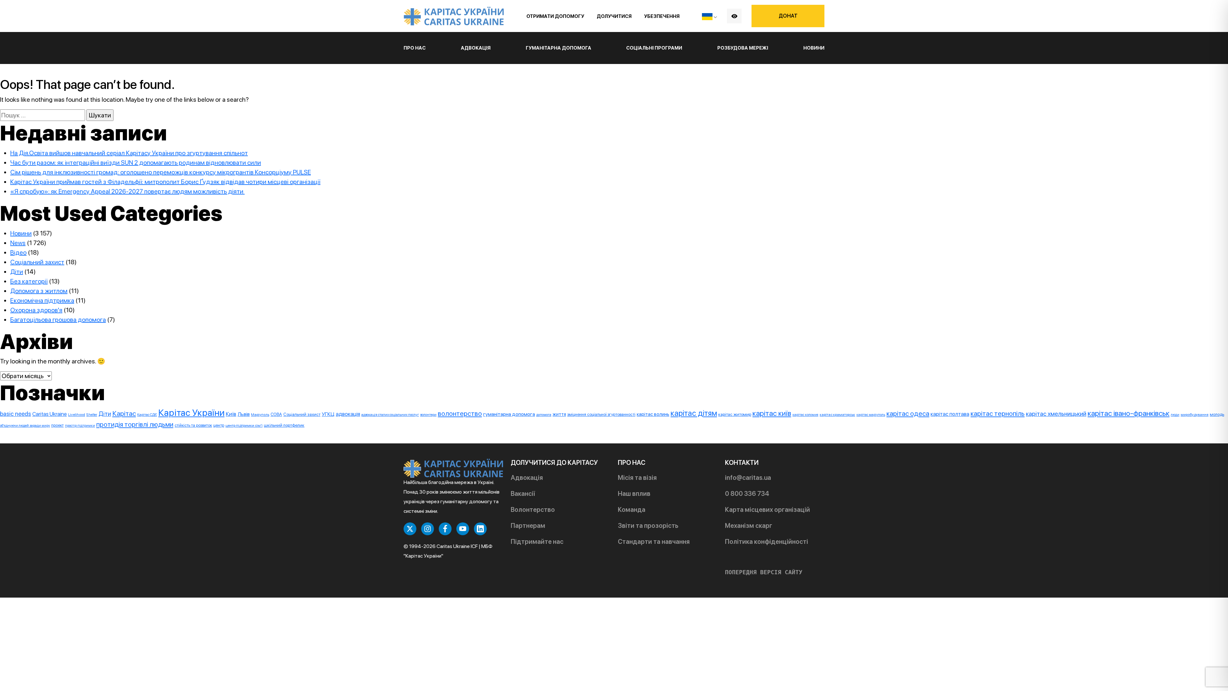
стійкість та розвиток (193, 425)
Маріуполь (260, 414)
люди (1175, 415)
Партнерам (528, 525)
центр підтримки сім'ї (244, 425)
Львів (244, 414)
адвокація (348, 414)
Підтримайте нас (537, 541)
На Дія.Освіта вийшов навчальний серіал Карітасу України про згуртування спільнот (129, 153)
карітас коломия (805, 415)
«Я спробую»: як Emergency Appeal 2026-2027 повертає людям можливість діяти (127, 191)
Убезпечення (662, 16)
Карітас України (191, 412)
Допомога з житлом (38, 291)
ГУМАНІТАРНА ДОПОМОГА (558, 48)
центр (218, 425)
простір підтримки (80, 426)
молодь (1217, 414)
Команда (631, 509)
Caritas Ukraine (49, 414)
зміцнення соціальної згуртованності (601, 414)
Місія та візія (637, 477)
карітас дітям (694, 413)
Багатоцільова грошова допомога (58, 319)
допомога (543, 414)
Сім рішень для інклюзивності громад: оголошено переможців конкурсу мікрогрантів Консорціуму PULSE (160, 172)
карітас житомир (734, 414)
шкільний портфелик (284, 425)
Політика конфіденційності (766, 541)
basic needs (15, 413)
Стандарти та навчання (654, 541)
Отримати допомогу (555, 16)
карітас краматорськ (837, 414)
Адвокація (527, 477)
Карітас (124, 413)
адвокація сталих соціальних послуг (390, 414)
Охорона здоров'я (36, 310)
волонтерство (460, 413)
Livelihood (76, 414)
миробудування (1194, 414)
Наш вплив (634, 493)
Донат (788, 16)
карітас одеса (907, 413)
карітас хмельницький (1056, 413)
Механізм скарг (748, 525)
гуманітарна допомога (509, 414)
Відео (18, 252)
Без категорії (29, 281)
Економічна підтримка (42, 300)
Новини (813, 48)
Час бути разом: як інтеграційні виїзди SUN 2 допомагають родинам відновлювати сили (135, 162)
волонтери (428, 415)
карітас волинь (653, 414)
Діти (16, 271)
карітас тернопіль (998, 413)
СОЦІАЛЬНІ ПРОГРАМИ (654, 48)
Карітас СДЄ (147, 414)
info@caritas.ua (748, 477)
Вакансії (523, 493)
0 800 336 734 (747, 493)
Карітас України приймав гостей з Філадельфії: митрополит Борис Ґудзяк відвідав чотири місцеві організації (165, 182)
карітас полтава (950, 414)
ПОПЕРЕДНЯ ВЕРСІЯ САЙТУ (763, 572)
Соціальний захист (37, 262)
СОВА (276, 414)
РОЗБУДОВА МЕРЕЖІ (742, 48)
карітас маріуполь (870, 415)
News (18, 243)
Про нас (415, 48)
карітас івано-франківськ (1128, 413)
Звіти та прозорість (648, 525)
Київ (231, 414)
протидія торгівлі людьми (134, 424)
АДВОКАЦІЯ (476, 48)
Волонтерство (533, 509)
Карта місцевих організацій (767, 509)
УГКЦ (328, 414)
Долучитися (614, 16)
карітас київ (771, 413)
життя (559, 414)
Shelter (91, 414)
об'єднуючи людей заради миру (25, 426)
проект (57, 425)
